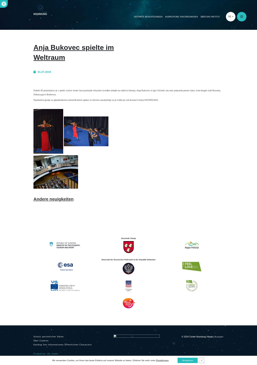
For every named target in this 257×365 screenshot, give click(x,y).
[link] (4, 4)
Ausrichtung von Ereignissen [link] (181, 17)
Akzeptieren (187, 360)
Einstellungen (162, 360)
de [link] (230, 16)
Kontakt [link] (219, 337)
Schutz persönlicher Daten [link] (48, 337)
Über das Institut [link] (210, 17)
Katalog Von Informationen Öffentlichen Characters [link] (62, 345)
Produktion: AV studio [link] (45, 354)
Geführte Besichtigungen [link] (148, 17)
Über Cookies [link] (41, 341)
